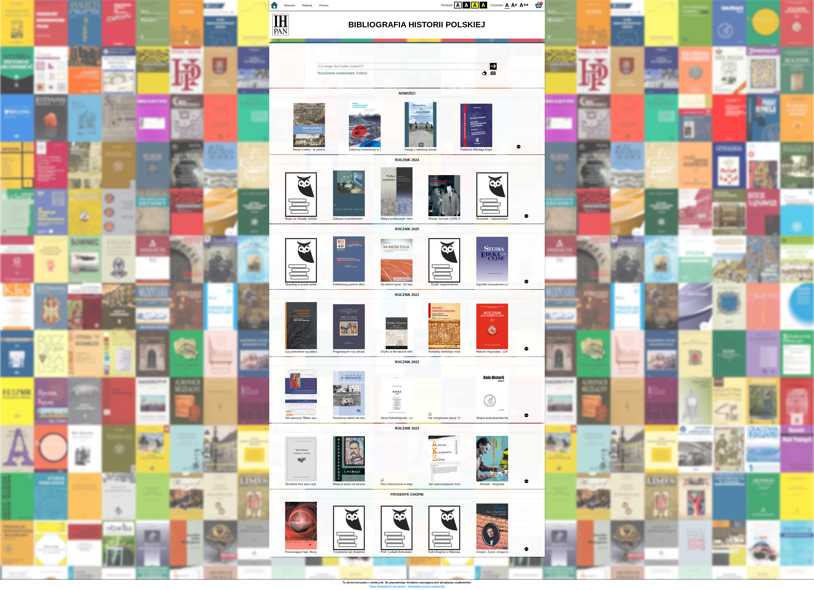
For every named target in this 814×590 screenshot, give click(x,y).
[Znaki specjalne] (493, 73)
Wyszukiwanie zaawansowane (336, 72)
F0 (507, 5)
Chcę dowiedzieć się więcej (387, 586)
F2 (524, 5)
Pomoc (324, 5)
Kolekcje (362, 72)
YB (475, 5)
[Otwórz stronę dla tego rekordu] (310, 125)
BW (466, 5)
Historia (307, 5)
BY (483, 5)
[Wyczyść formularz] (484, 73)
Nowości (289, 5)
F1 (514, 5)
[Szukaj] (493, 66)
